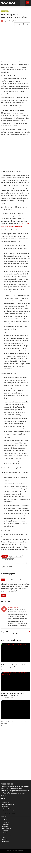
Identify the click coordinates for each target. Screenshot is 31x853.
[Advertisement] (15, 43)
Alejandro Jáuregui (9, 21)
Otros (4, 837)
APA (3, 580)
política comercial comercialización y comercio (14, 563)
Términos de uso (7, 808)
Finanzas (5, 830)
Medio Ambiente (7, 835)
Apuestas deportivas (9, 813)
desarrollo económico (8, 559)
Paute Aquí (6, 802)
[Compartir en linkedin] (24, 24)
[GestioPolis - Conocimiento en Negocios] (7, 783)
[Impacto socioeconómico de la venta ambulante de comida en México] (15, 681)
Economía (5, 11)
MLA (7, 580)
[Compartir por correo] (28, 24)
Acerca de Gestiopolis (8, 804)
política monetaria (7, 566)
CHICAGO (13, 580)
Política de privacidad (8, 811)
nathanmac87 (26, 632)
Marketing (5, 833)
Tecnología (6, 841)
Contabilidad (6, 824)
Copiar (3, 595)
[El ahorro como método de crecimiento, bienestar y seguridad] (15, 653)
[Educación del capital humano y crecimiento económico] (15, 709)
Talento (5, 839)
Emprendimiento (7, 828)
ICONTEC (20, 580)
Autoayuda (6, 822)
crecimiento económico (16, 556)
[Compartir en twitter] (20, 24)
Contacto (5, 806)
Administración (7, 820)
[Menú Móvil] (27, 2)
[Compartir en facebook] (16, 24)
